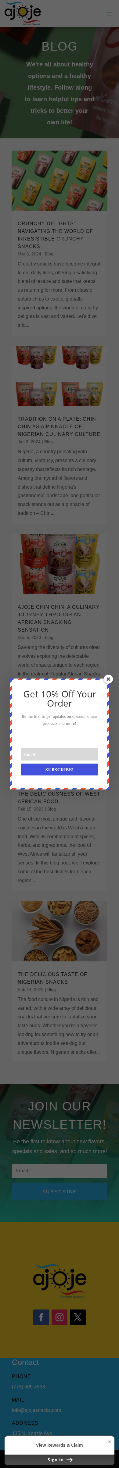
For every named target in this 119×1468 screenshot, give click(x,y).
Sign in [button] (56, 1460)
